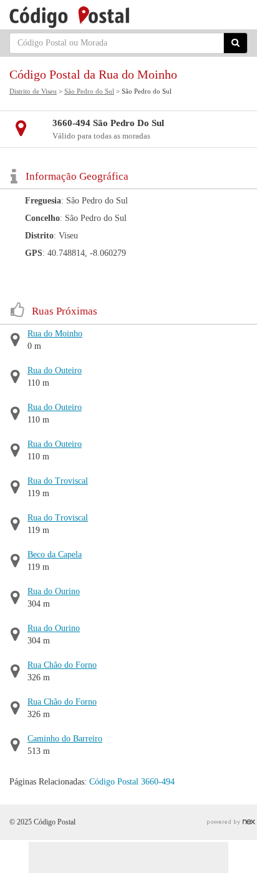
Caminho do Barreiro (64, 738)
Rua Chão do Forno (62, 665)
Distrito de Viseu (33, 91)
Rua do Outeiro (54, 370)
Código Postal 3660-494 (132, 781)
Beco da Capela (54, 554)
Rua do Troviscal (57, 481)
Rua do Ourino (53, 591)
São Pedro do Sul (89, 91)
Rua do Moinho (54, 333)
